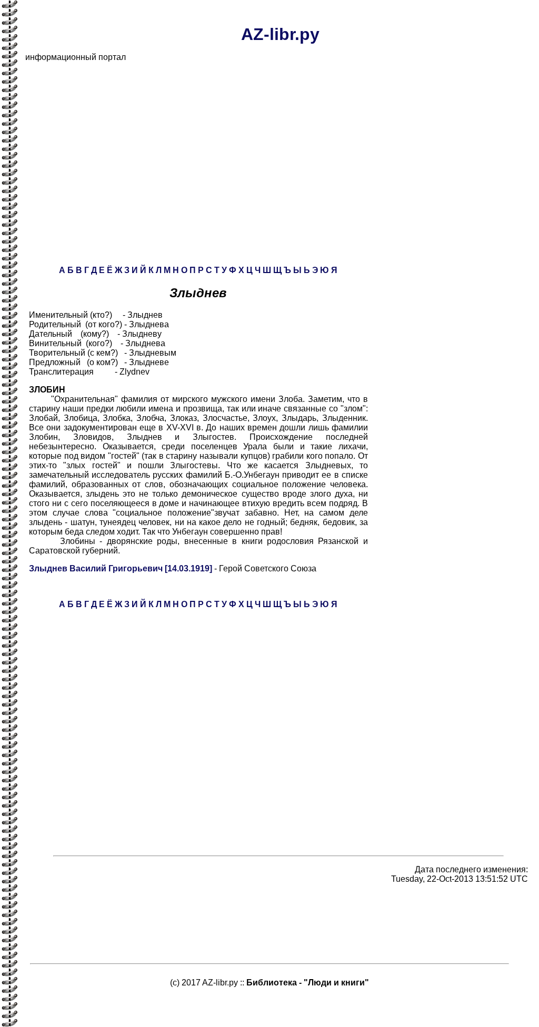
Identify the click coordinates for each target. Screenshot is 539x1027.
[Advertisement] (280, 144)
